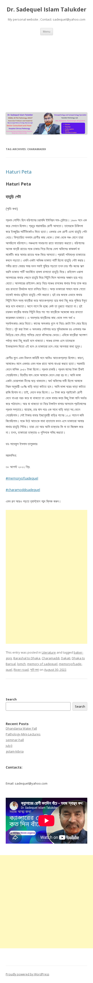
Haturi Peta (18, 172)
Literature (49, 652)
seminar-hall (15, 740)
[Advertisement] (46, 72)
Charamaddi (51, 658)
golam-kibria (15, 751)
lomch (21, 664)
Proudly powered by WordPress (27, 974)
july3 (9, 745)
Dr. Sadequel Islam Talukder (46, 9)
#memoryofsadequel (22, 478)
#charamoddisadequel (23, 489)
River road (21, 669)
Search (11, 699)
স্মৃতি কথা (34, 669)
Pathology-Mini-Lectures (23, 734)
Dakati (65, 658)
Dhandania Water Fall (21, 728)
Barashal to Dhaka (26, 658)
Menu (46, 31)
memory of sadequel (42, 664)
